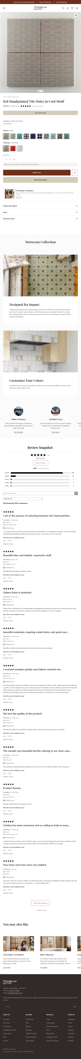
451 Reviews (39, 106)
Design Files (50, 1033)
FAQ (27, 1023)
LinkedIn (71, 1041)
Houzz (70, 1026)
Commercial (50, 1023)
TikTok (70, 1023)
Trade (48, 1019)
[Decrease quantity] (6, 159)
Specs (48, 1030)
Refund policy (29, 1051)
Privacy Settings (31, 1037)
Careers (5, 1041)
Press (5, 1037)
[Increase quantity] (14, 159)
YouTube (71, 1037)
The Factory (7, 1026)
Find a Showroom (61, 2)
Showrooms (7, 1033)
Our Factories (18, 432)
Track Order (30, 1019)
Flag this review (8, 544)
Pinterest (71, 1030)
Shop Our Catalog (52, 1041)
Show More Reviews (40, 903)
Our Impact (55, 432)
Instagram (71, 1019)
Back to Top (42, 910)
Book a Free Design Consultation (24, 2)
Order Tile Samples (45, 2)
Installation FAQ (51, 1037)
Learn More (7, 967)
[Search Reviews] (76, 493)
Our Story (6, 1019)
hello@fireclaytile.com (15, 993)
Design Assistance (52, 1026)
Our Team (6, 1023)
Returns (28, 1026)
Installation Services (9, 1030)
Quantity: (6, 155)
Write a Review (40, 463)
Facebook (71, 1033)
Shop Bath (43, 967)
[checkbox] (75, 172)
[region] (40, 2)
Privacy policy (7, 1051)
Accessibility (30, 1041)
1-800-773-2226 (13, 991)
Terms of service (18, 1051)
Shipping (29, 1030)
